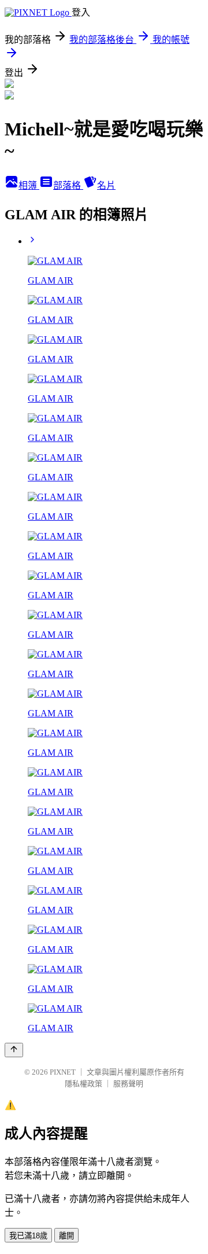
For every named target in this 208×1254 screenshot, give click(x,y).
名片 (106, 185)
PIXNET (63, 1072)
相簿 (28, 185)
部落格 (68, 185)
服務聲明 (128, 1083)
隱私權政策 (83, 1083)
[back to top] (14, 1050)
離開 (66, 1235)
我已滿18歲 (28, 1235)
